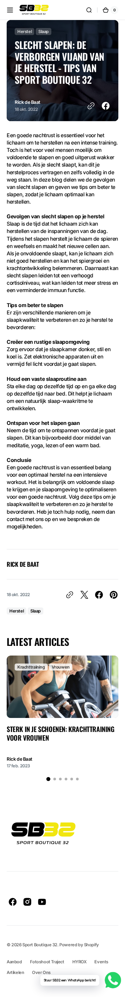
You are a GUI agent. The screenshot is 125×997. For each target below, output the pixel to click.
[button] (10, 10)
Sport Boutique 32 (39, 944)
